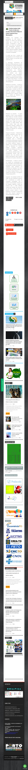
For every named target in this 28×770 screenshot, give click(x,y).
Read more (7, 413)
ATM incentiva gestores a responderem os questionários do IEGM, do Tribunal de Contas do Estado (13, 621)
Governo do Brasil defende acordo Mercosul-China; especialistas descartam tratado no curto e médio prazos (13, 592)
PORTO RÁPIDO (14, 756)
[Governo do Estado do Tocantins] (14, 533)
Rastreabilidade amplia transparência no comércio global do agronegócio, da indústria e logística (13, 573)
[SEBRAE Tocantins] (14, 564)
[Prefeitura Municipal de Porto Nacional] (14, 750)
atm (7, 197)
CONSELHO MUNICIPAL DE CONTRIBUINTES (14, 715)
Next (21, 647)
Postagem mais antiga (18, 219)
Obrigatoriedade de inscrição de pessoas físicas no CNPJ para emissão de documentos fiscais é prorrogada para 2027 (14, 342)
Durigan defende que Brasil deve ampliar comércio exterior (17, 426)
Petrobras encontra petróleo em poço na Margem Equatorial (17, 434)
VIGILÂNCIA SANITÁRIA (9, 714)
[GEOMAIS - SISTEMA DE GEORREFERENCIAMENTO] (14, 291)
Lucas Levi (22, 758)
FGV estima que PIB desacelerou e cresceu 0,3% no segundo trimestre (17, 418)
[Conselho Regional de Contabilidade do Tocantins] (14, 553)
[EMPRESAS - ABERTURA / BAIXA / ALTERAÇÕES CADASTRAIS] (14, 501)
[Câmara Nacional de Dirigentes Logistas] (14, 557)
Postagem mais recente (8, 220)
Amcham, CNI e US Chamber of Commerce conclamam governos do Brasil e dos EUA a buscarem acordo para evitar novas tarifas (14, 600)
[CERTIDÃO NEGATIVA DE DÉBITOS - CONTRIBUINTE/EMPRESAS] (14, 300)
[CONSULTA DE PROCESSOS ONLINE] (14, 484)
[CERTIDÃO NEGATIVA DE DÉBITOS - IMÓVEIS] (14, 309)
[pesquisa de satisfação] (14, 516)
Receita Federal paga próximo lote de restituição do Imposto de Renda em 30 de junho (14, 359)
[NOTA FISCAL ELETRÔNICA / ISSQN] (18, 493)
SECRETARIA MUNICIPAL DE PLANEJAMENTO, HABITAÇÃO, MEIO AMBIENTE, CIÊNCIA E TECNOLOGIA (12, 709)
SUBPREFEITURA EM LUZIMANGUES (12, 712)
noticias (11, 198)
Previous (6, 647)
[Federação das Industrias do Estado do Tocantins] (14, 549)
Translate (8, 472)
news (7, 198)
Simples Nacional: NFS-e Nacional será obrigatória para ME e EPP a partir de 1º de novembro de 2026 (14, 326)
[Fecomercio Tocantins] (14, 527)
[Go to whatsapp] (25, 766)
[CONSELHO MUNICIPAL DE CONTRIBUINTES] (14, 282)
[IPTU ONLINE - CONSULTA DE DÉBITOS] (10, 493)
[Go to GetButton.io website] (25, 768)
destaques (11, 197)
